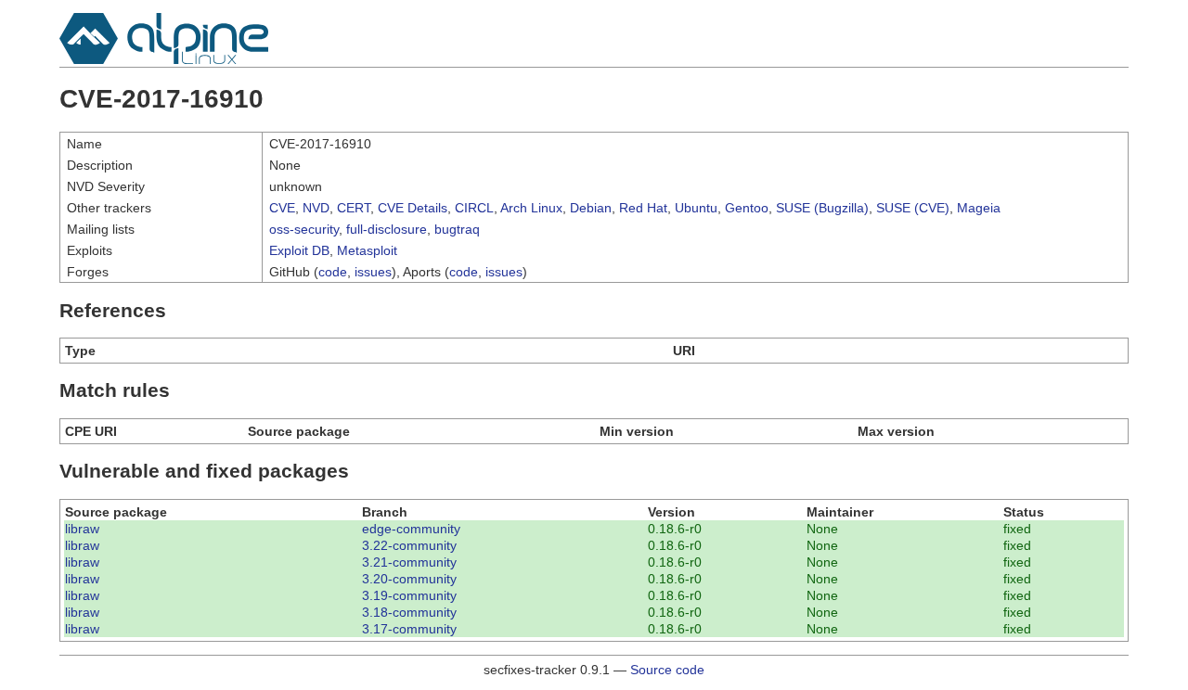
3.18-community (409, 612)
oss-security (304, 229)
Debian (591, 207)
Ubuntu (696, 207)
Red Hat (643, 207)
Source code (667, 669)
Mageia (979, 207)
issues (373, 271)
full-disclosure (386, 229)
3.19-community (409, 595)
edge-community (411, 528)
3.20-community (409, 578)
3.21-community (409, 562)
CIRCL (474, 207)
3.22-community (409, 545)
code (332, 271)
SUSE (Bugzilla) (822, 207)
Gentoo (746, 207)
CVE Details (412, 207)
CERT (353, 207)
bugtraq (457, 229)
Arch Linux (531, 207)
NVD (316, 207)
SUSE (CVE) (912, 207)
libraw (82, 528)
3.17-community (409, 628)
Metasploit (367, 250)
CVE (282, 207)
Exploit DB (299, 250)
